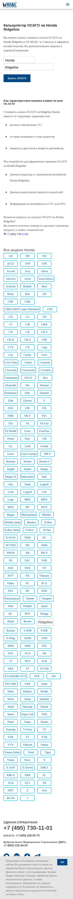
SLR (44, 660)
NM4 (44, 545)
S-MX (44, 630)
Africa (44, 271)
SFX (10, 653)
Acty (27, 271)
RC (11, 613)
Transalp (10, 729)
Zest (44, 790)
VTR (44, 737)
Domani (44, 385)
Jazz (10, 484)
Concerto (45, 362)
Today (27, 721)
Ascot (27, 278)
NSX (27, 568)
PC (27, 583)
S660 (27, 645)
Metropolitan (28, 514)
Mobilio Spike (13, 522)
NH (27, 545)
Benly (10, 293)
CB (44, 293)
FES (10, 408)
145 (11, 255)
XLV (27, 782)
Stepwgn (27, 706)
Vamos (44, 744)
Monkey (31, 522)
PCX (44, 583)
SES (44, 645)
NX (27, 575)
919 (44, 255)
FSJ (11, 423)
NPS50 (11, 552)
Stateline (44, 699)
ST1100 (44, 668)
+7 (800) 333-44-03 (16, 845)
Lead (10, 491)
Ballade (27, 286)
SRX (10, 668)
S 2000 (28, 630)
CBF (10, 301)
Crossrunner (28, 370)
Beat (44, 286)
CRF (44, 339)
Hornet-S (44, 461)
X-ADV (10, 767)
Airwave (11, 278)
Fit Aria (44, 423)
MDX (44, 499)
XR (44, 782)
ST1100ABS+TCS (15, 676)
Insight (11, 469)
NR (28, 552)
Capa (44, 347)
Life (44, 491)
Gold (27, 446)
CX (28, 347)
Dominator (11, 392)
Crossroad (10, 370)
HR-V (47, 453)
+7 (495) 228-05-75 (28, 835)
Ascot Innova (45, 278)
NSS (10, 568)
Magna (11, 514)
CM (27, 324)
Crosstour (46, 370)
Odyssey (44, 575)
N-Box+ (30, 529)
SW (54, 676)
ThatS (10, 721)
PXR (44, 590)
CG (28, 316)
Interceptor (27, 476)
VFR (10, 737)
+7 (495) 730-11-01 (17, 234)
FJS (44, 408)
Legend (27, 491)
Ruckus (10, 630)
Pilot (10, 606)
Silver (10, 699)
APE (44, 263)
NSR (44, 560)
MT (27, 507)
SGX (27, 653)
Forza (27, 431)
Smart (27, 699)
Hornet (27, 461)
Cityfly (27, 354)
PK (27, 590)
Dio (27, 385)
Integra (44, 469)
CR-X (10, 339)
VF (44, 729)
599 (27, 255)
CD (11, 316)
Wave (27, 759)
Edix (27, 392)
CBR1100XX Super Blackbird (22, 309)
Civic (44, 354)
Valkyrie (27, 744)
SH (44, 653)
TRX (44, 714)
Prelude (27, 606)
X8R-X (10, 775)
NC (44, 537)
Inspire (27, 469)
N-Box (48, 522)
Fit (27, 423)
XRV (11, 790)
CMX (44, 324)
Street (10, 714)
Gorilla (44, 446)
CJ (10, 324)
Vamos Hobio (12, 752)
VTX (11, 744)
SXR (27, 683)
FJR (27, 408)
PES (10, 590)
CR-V (44, 332)
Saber (44, 683)
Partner (30, 598)
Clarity (28, 362)
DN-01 (28, 377)
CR (27, 332)
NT (44, 568)
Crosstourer (11, 377)
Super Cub (27, 714)
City (10, 354)
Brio (27, 293)
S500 (44, 638)
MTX (44, 507)
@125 (10, 263)
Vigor (47, 752)
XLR (11, 782)
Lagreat (44, 484)
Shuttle (44, 691)
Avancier (11, 286)
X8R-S (44, 767)
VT (27, 737)
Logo (11, 499)
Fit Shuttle (10, 431)
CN (11, 332)
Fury (27, 438)
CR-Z (27, 339)
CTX (11, 347)
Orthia (10, 583)
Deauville (10, 385)
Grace (10, 453)
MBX (27, 499)
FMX (11, 415)
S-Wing (10, 638)
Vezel (31, 752)
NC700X (10, 545)
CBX (50, 309)
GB (44, 438)
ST (27, 668)
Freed (10, 438)
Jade (44, 476)
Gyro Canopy (29, 453)
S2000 (27, 638)
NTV (11, 575)
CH (44, 316)
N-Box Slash (12, 529)
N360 (27, 537)
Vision (10, 759)
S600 (11, 645)
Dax (45, 377)
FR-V (27, 415)
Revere (28, 621)
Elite (10, 400)
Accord (11, 271)
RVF (27, 613)
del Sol (11, 798)
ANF (27, 263)
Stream (44, 706)
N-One (47, 529)
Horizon (10, 461)
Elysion (27, 400)
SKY (27, 660)
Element (44, 392)
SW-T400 (10, 683)
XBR (27, 775)
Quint (44, 606)
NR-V (44, 552)
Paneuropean (12, 598)
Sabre (10, 691)
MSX (11, 507)
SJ (10, 660)
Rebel (10, 621)
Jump (27, 484)
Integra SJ (10, 476)
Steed (11, 706)
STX (37, 676)
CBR (27, 301)
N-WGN (11, 537)
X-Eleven (27, 767)
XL (44, 775)
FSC (44, 415)
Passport (47, 598)
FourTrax (44, 431)
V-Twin (27, 729)
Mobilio (46, 514)
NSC (27, 560)
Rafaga (44, 613)
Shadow (27, 691)
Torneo (44, 721)
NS (11, 560)
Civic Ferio (11, 362)
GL (11, 446)
